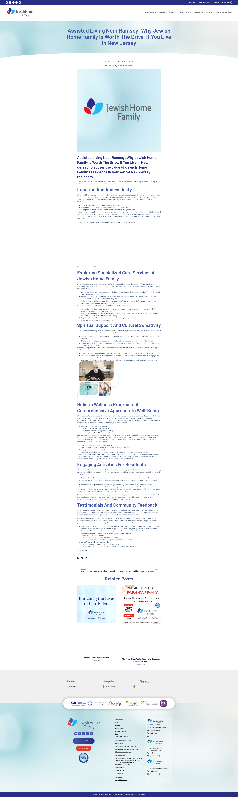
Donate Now (191, 2)
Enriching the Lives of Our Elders (96, 658)
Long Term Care (172, 12)
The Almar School (218, 12)
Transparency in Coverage (122, 764)
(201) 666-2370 (154, 753)
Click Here (97, 267)
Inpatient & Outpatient (185, 12)
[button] (78, 558)
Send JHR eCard (119, 767)
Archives (117, 722)
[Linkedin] (13, 2)
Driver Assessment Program (123, 752)
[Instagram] (16, 2)
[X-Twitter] (10, 2)
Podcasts (117, 725)
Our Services (163, 12)
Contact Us (216, 2)
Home (147, 12)
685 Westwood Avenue (156, 748)
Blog (116, 734)
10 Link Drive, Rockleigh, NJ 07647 (159, 727)
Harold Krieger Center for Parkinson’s (125, 746)
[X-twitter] (79, 733)
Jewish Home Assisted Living (203, 12)
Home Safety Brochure (121, 736)
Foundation (228, 12)
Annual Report (119, 777)
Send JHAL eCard (120, 770)
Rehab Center (119, 743)
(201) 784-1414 (153, 733)
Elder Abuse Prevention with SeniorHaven (127, 749)
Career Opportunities (204, 2)
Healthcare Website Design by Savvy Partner (131, 794)
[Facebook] (7, 2)
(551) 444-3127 (154, 771)
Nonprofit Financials (121, 780)
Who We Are (153, 12)
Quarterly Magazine (120, 731)
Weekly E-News (119, 728)
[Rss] (20, 2)
